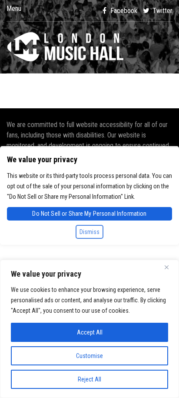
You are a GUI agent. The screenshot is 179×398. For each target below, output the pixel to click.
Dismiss (89, 231)
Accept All (90, 332)
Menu (14, 8)
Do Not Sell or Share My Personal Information (89, 213)
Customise (89, 355)
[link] (89, 47)
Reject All (89, 379)
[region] (89, 329)
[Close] (170, 267)
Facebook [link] (123, 11)
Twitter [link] (161, 11)
